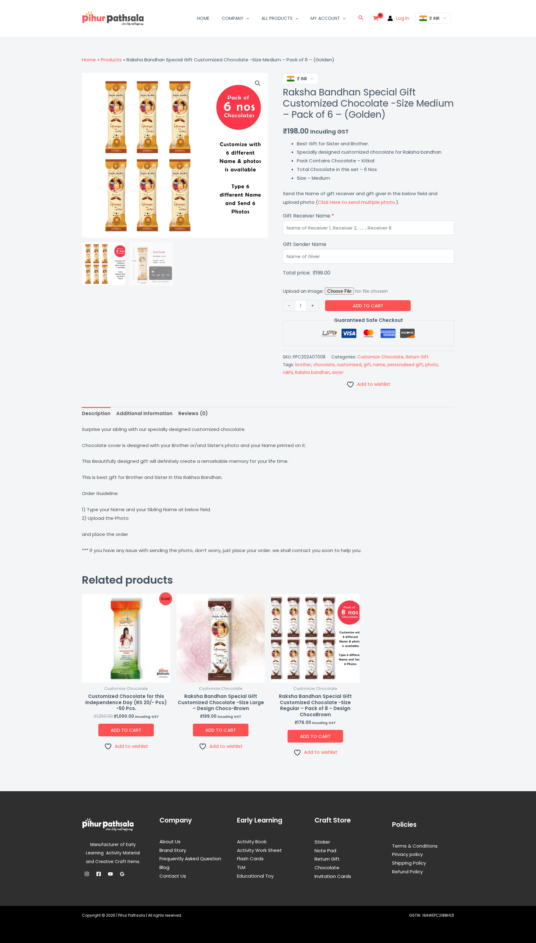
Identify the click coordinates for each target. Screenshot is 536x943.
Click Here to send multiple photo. (357, 202)
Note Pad (325, 850)
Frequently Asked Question (190, 858)
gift (367, 365)
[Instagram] (87, 874)
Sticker (322, 842)
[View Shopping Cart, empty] (375, 18)
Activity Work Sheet (259, 850)
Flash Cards (250, 858)
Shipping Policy (409, 863)
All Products (277, 18)
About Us (170, 841)
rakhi (288, 372)
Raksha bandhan (312, 372)
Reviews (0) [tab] (193, 413)
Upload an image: (304, 291)
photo (431, 365)
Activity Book (251, 841)
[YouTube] (110, 874)
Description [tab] (96, 413)
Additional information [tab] (144, 413)
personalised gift (405, 365)
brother (303, 365)
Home (203, 18)
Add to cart (368, 305)
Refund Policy (407, 871)
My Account (325, 18)
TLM (241, 867)
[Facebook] (99, 874)
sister (337, 372)
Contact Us (172, 876)
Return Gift (417, 357)
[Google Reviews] (122, 874)
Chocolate (327, 867)
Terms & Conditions (415, 846)
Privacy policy (407, 854)
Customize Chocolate (380, 357)
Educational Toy (255, 876)
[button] (246, 18)
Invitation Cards (333, 876)
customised (349, 365)
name (379, 365)
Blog (164, 867)
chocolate (324, 365)
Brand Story (172, 850)
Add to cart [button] (126, 730)
